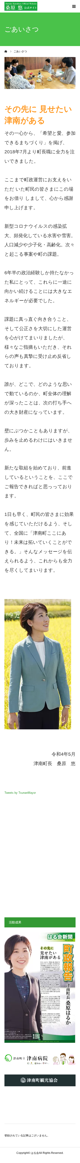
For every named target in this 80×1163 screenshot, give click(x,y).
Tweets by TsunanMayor (20, 792)
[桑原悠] (20, 6)
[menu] (74, 6)
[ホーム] (6, 51)
